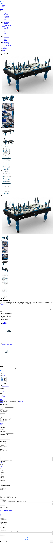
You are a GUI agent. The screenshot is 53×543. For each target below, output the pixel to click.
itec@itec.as (3, 375)
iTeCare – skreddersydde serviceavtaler (9, 20)
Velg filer (9, 496)
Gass (4, 35)
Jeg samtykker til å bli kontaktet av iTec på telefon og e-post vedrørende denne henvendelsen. (14, 501)
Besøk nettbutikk (4, 49)
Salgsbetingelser (4, 391)
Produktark (3, 347)
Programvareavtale (6, 17)
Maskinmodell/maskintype (5, 485)
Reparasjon (5, 38)
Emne (2, 482)
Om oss (3, 395)
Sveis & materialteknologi (5, 22)
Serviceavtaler (5, 40)
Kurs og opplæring (6, 24)
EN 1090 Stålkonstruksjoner (7, 25)
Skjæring (5, 13)
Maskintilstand (3, 471)
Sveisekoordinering (6, 23)
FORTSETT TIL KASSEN (10, 510)
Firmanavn (2, 431)
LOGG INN (2, 421)
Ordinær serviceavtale (6, 16)
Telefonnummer (3, 446)
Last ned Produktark (4, 322)
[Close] (0, 509)
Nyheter (5, 31)
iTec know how (6, 28)
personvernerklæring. (22, 401)
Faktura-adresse (2, 410)
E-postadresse (2, 419)
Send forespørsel (2, 304)
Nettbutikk (1, 9)
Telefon (2, 525)
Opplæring (5, 21)
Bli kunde (3, 50)
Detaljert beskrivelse (4, 488)
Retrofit (5, 18)
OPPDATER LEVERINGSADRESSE (5, 439)
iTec (2, 29)
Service (3, 6)
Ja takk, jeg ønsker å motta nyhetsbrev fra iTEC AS (8, 460)
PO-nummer (2, 483)
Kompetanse (3, 26)
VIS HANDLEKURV (3, 510)
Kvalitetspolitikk (4, 397)
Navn (1, 408)
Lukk (1, 424)
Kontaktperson (3, 444)
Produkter (3, 5)
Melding (1, 449)
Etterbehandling (6, 14)
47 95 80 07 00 (5, 374)
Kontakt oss (5, 30)
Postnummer (2, 411)
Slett (1, 427)
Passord (1, 420)
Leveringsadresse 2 (4, 434)
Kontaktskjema (2, 518)
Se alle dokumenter (4, 323)
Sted (1, 412)
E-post (1, 409)
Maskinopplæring (6, 27)
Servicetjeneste (2, 470)
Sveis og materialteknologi (5, 7)
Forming (5, 12)
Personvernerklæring (4, 48)
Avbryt (1, 414)
